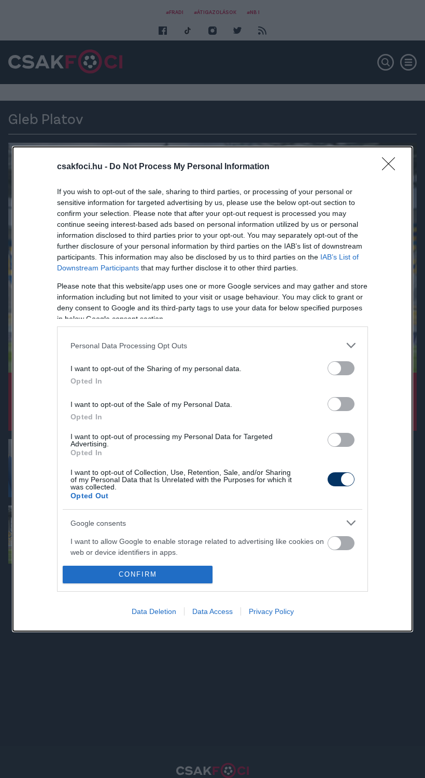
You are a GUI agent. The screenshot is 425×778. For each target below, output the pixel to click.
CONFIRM (138, 574)
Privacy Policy (271, 611)
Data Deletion (154, 611)
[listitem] (212, 345)
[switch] (341, 368)
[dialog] (212, 389)
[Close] (392, 167)
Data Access (212, 611)
